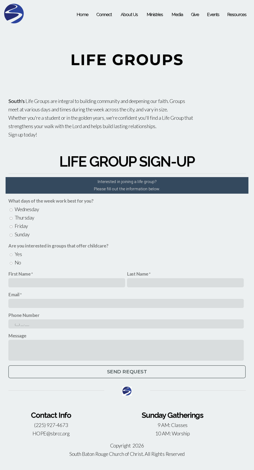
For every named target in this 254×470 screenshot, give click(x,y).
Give (195, 14)
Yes (18, 254)
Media (177, 14)
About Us (130, 14)
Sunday (22, 234)
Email (14, 294)
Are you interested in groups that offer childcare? (58, 245)
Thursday (24, 218)
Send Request (127, 372)
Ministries (155, 14)
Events (213, 14)
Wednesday (27, 209)
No (18, 262)
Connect (104, 14)
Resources (236, 14)
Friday (21, 226)
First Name (19, 274)
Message (17, 335)
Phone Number (23, 315)
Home (82, 14)
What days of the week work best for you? (50, 201)
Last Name (137, 274)
